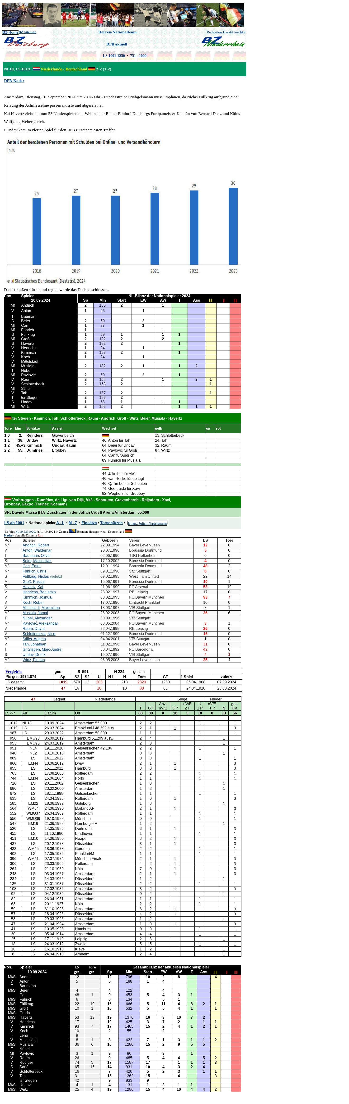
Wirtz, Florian (34, 660)
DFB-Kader (14, 80)
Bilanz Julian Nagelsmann (147, 523)
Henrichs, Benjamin (39, 592)
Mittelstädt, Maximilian (41, 608)
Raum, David (34, 629)
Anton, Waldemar (37, 550)
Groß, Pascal (34, 582)
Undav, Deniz (34, 655)
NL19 (19, 531)
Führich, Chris (34, 571)
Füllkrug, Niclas (36, 576)
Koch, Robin (33, 602)
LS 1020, (30, 531)
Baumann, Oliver (37, 556)
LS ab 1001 (14, 523)
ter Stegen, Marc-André (42, 649)
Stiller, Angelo (34, 639)
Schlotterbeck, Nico (39, 634)
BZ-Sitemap (27, 32)
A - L (60, 523)
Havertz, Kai (33, 587)
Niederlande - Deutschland (64, 69)
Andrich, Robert (36, 545)
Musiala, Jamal (35, 613)
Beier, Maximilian (37, 561)
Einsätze (89, 523)
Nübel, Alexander (37, 618)
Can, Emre (32, 566)
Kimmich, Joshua (37, 597)
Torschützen (111, 523)
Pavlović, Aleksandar (40, 623)
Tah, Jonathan (34, 644)
